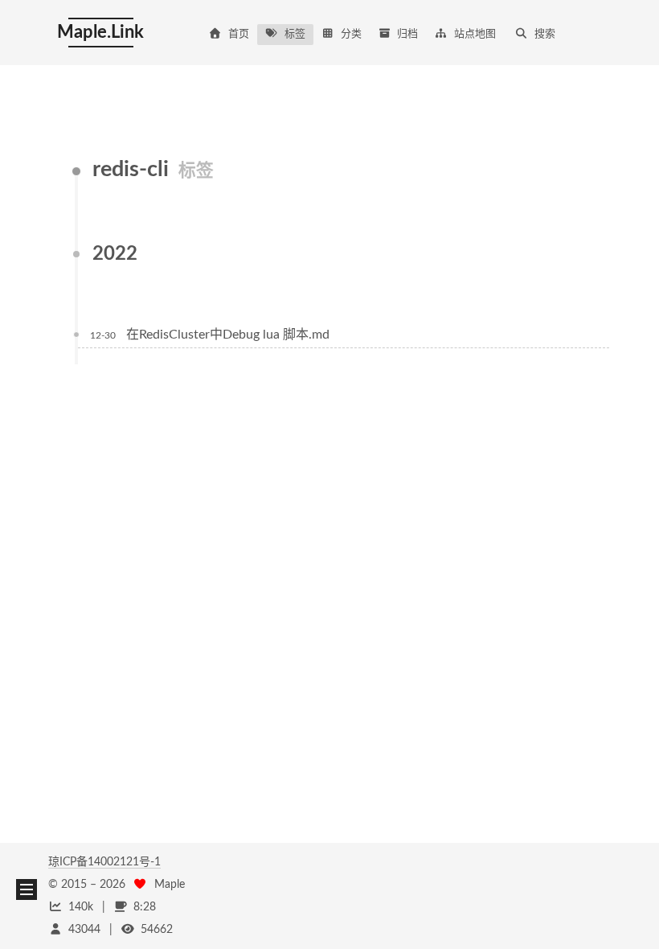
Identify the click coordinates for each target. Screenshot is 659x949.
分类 (351, 34)
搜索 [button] (544, 34)
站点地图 (475, 34)
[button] (26, 889)
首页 (238, 34)
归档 (407, 34)
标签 (294, 34)
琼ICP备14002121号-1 (104, 862)
